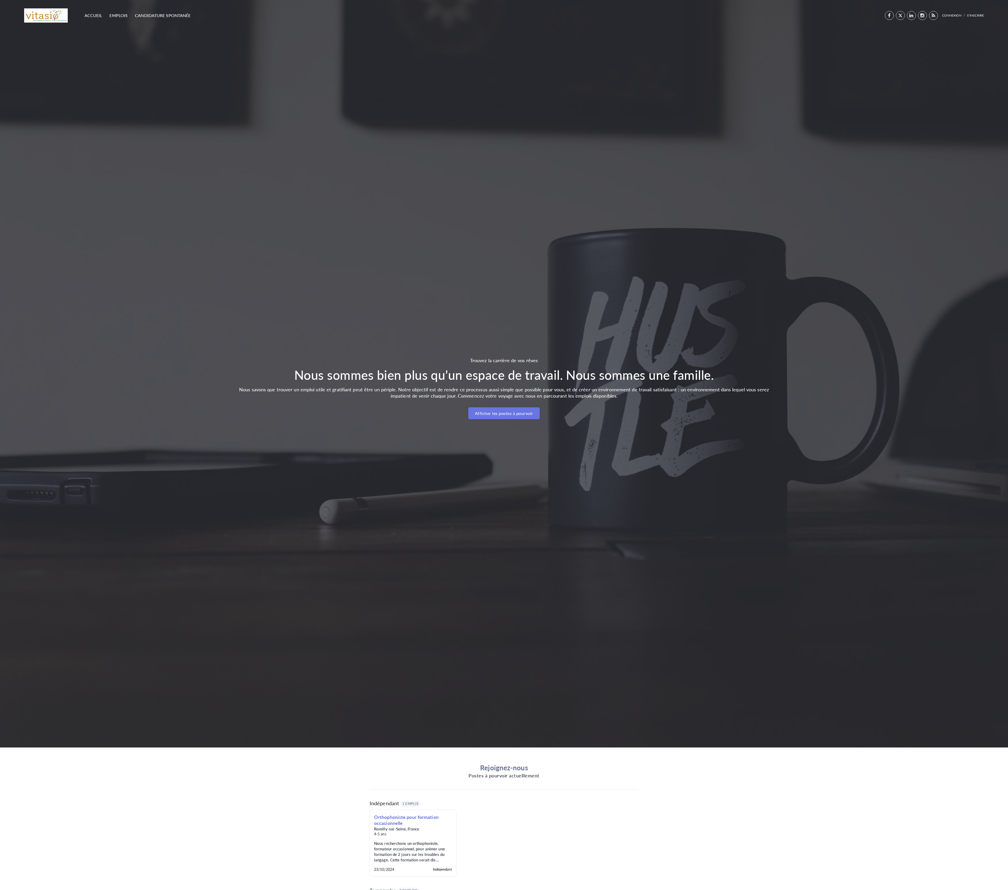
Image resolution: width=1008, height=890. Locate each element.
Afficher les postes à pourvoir (504, 413)
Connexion (952, 15)
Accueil (93, 15)
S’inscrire (975, 15)
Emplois (118, 15)
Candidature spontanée (163, 15)
